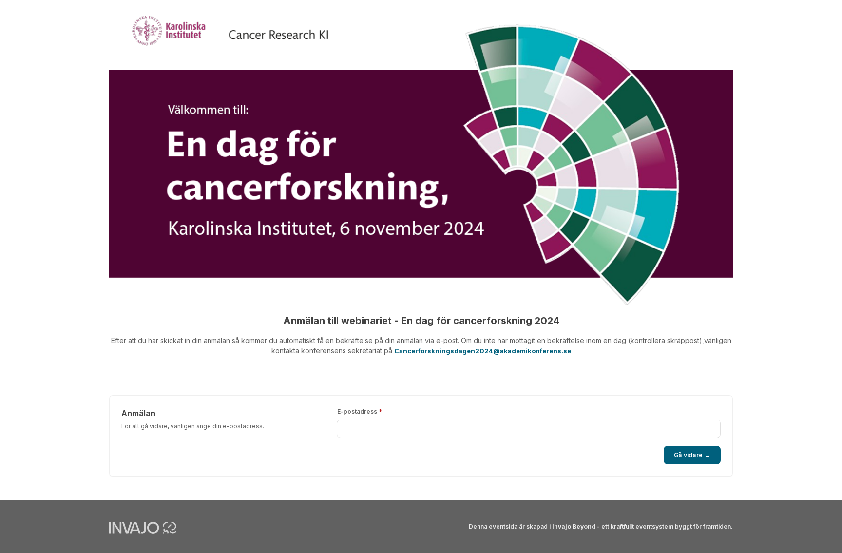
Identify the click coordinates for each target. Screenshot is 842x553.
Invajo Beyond (573, 526)
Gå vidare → (692, 454)
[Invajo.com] (142, 527)
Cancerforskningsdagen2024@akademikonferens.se (482, 351)
